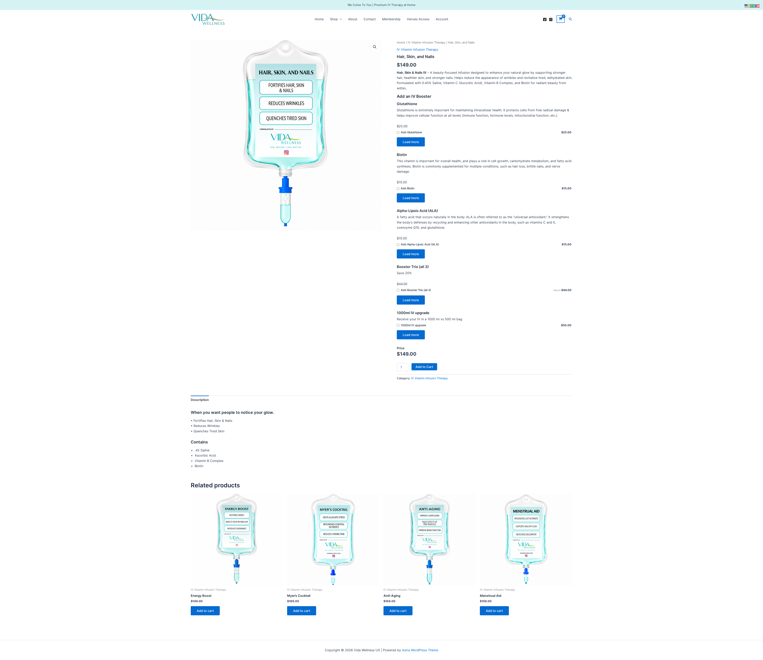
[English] (747, 6)
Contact (370, 19)
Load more (411, 142)
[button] (340, 19)
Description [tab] (200, 400)
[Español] (757, 6)
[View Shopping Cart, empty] (561, 19)
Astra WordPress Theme (420, 650)
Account (442, 19)
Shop (334, 19)
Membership (391, 19)
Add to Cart (424, 367)
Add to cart (205, 611)
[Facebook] (545, 19)
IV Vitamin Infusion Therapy (426, 42)
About (352, 19)
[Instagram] (551, 19)
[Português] (752, 6)
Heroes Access (418, 19)
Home (319, 19)
